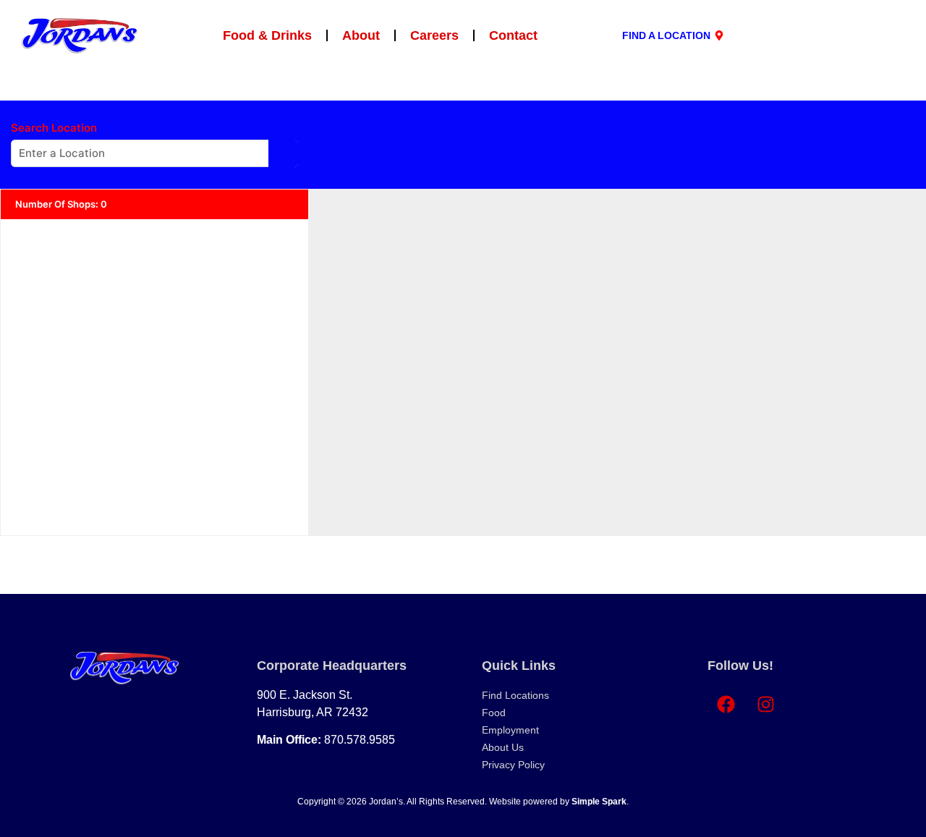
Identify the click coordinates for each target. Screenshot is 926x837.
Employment (510, 730)
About (361, 35)
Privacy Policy (513, 764)
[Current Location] (283, 153)
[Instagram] (765, 705)
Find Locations (515, 695)
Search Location (54, 128)
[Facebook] (726, 705)
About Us (503, 747)
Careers (434, 35)
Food (494, 712)
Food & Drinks (267, 35)
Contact (513, 35)
